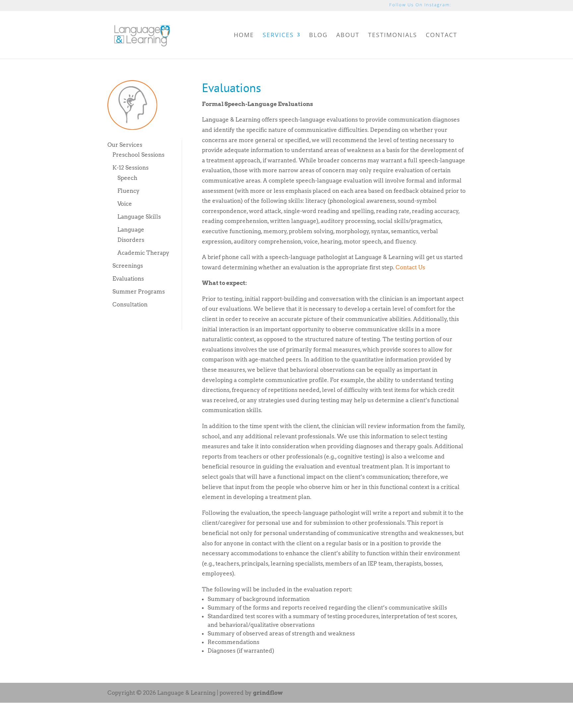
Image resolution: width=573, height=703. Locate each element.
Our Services (124, 144)
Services (278, 35)
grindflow (268, 692)
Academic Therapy (143, 252)
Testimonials (392, 35)
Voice (124, 203)
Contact (441, 35)
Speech (127, 178)
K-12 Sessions (130, 167)
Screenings (127, 265)
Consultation (130, 304)
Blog (318, 35)
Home (244, 35)
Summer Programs (138, 291)
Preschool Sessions (138, 154)
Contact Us (410, 267)
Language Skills (139, 216)
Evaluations (128, 278)
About (347, 35)
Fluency (128, 191)
